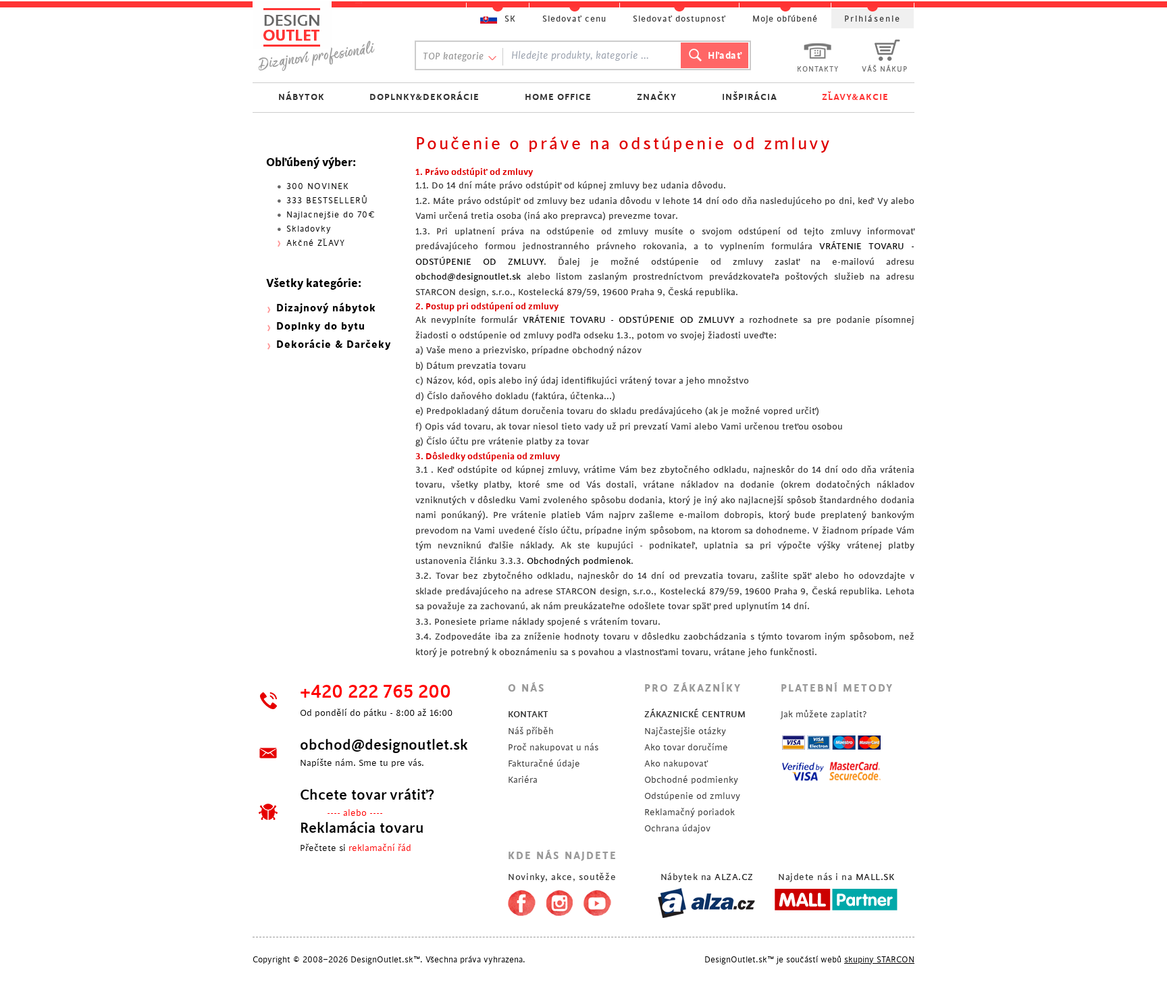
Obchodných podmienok (579, 561)
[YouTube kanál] (597, 900)
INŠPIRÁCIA (749, 97)
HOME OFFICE (558, 97)
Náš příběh (531, 731)
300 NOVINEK (317, 186)
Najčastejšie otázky (685, 731)
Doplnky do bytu (320, 326)
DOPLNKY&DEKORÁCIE (424, 97)
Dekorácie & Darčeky (333, 345)
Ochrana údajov (677, 828)
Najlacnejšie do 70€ (330, 214)
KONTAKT (528, 714)
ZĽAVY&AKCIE (855, 97)
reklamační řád (379, 848)
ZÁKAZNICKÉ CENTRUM (695, 714)
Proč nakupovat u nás (553, 747)
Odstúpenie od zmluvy (692, 796)
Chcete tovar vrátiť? (367, 795)
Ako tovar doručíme (686, 747)
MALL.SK (875, 877)
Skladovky (309, 229)
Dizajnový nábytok (326, 308)
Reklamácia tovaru (362, 828)
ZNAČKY (657, 97)
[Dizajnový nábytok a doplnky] (321, 38)
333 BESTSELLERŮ (327, 200)
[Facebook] (518, 900)
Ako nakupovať (676, 763)
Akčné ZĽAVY (315, 243)
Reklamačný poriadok (689, 812)
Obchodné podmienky (691, 780)
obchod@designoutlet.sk (468, 277)
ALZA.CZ (734, 877)
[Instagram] (559, 900)
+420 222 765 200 (375, 692)
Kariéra (523, 780)
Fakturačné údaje (544, 763)
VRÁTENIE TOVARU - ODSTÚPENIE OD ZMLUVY (629, 320)
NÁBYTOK (301, 97)
